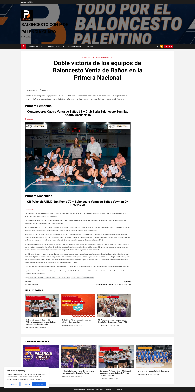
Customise (13, 384)
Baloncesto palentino (70, 297)
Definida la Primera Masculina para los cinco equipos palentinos (76, 321)
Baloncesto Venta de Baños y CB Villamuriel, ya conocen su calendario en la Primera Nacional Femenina (41, 322)
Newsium (108, 390)
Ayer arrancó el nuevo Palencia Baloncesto (153, 371)
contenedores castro (63, 277)
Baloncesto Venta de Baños (91, 57)
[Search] (158, 46)
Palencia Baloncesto (36, 46)
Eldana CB (66, 303)
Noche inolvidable (31, 283)
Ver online (168, 46)
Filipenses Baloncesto (78, 303)
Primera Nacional (74, 46)
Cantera (90, 46)
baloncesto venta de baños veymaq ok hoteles (42, 277)
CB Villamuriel (31, 299)
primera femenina (76, 277)
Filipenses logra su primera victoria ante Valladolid (113, 283)
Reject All (27, 384)
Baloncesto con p (32, 90)
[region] (26, 377)
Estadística (29, 119)
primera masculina (88, 277)
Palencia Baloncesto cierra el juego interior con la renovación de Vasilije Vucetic (78, 372)
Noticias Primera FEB (56, 46)
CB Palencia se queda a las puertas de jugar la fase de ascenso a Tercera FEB (112, 321)
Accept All (39, 384)
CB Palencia (66, 301)
